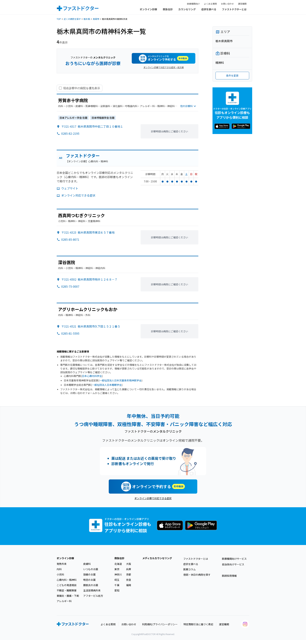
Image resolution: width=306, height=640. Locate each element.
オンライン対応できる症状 (78, 195)
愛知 (116, 590)
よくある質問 (210, 3)
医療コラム (189, 569)
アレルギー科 (64, 601)
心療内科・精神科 (66, 580)
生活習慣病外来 (92, 590)
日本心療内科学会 (92, 376)
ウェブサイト (69, 188)
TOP (59, 18)
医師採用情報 (229, 575)
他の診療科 (186, 106)
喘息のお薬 (89, 580)
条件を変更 (232, 75)
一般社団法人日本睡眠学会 (107, 385)
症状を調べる (208, 9)
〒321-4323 (88, 232)
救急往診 (168, 9)
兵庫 (128, 569)
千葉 (116, 585)
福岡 (128, 585)
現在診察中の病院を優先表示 (81, 88)
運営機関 (242, 3)
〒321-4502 (89, 279)
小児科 (60, 574)
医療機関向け (193, 3)
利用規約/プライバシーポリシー (160, 624)
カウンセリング (187, 9)
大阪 (128, 564)
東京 (116, 569)
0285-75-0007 (70, 286)
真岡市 (96, 18)
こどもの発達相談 (66, 585)
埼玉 (116, 580)
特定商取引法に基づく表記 (198, 624)
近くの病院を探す (72, 18)
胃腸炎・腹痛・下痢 (68, 595)
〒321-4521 (90, 326)
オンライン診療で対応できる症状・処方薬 (163, 67)
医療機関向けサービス (234, 558)
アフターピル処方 (93, 595)
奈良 (128, 580)
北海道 (118, 564)
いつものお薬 (90, 569)
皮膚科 (87, 564)
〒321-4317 (92, 126)
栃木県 (87, 18)
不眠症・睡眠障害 (66, 590)
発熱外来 (62, 564)
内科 (59, 569)
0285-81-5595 (70, 333)
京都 (128, 574)
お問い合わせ (227, 3)
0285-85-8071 (70, 239)
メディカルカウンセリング (157, 558)
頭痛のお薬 (89, 574)
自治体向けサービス (233, 564)
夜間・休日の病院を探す (197, 574)
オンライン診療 (148, 9)
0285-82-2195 (70, 133)
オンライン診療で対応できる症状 (153, 498)
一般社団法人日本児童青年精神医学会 (120, 380)
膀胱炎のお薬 (90, 585)
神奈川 (118, 574)
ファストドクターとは (234, 9)
